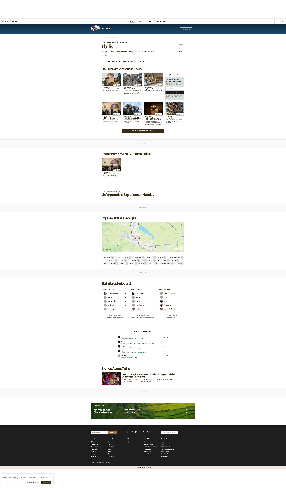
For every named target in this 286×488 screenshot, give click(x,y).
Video (110, 451)
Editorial (111, 438)
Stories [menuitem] (142, 61)
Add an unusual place (113, 317)
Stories (110, 442)
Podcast (110, 454)
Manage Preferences (34, 482)
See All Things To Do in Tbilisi (143, 131)
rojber (123, 337)
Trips (127, 438)
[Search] (283, 21)
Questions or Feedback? (143, 467)
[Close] (51, 475)
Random (93, 451)
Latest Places (94, 444)
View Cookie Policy (19, 478)
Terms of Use (164, 456)
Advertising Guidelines (167, 449)
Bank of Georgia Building (136, 338)
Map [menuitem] (124, 61)
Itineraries (111, 446)
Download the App (170, 432)
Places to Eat (94, 449)
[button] (114, 85)
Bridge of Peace (132, 357)
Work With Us (147, 454)
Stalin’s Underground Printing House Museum (141, 343)
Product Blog (147, 449)
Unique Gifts (147, 451)
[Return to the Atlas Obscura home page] (10, 21)
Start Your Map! (186, 29)
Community (147, 438)
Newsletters (111, 456)
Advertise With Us (166, 446)
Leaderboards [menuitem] (132, 61)
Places (93, 438)
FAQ (162, 444)
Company (164, 438)
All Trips (128, 442)
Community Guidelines (150, 446)
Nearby (93, 454)
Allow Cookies (46, 482)
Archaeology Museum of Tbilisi (137, 352)
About (163, 442)
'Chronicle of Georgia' (135, 348)
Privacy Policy (174, 96)
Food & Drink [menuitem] (116, 61)
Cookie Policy (165, 454)
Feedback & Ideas (149, 444)
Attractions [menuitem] (106, 61)
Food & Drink (112, 444)
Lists (109, 449)
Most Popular (94, 446)
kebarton (124, 355)
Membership (147, 442)
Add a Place (94, 456)
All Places (93, 442)
